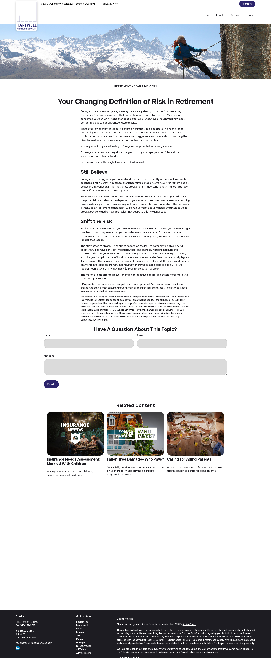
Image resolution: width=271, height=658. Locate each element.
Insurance (81, 632)
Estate (79, 629)
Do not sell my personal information (199, 652)
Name (47, 335)
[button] (205, 15)
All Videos (81, 649)
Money (79, 639)
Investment (82, 625)
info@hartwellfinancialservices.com (34, 643)
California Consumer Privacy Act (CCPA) (222, 649)
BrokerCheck (189, 624)
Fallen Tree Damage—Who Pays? (135, 459)
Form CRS (128, 619)
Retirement (82, 622)
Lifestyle (80, 643)
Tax (78, 636)
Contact (247, 4)
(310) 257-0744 (111, 4)
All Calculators (83, 653)
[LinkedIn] (234, 4)
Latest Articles (83, 646)
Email (140, 335)
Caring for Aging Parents (189, 459)
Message (49, 356)
